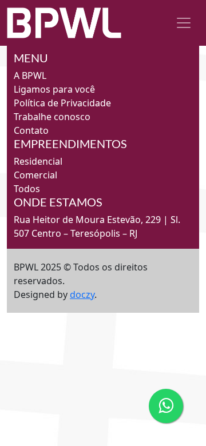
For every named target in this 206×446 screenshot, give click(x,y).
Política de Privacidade (62, 103)
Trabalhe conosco (52, 116)
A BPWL (30, 75)
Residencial (38, 161)
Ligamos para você (54, 89)
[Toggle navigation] (183, 23)
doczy (82, 294)
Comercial (35, 175)
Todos (27, 188)
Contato (31, 130)
